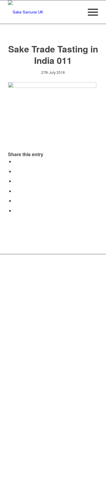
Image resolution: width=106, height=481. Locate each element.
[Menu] (90, 12)
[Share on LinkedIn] (16, 200)
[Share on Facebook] (16, 161)
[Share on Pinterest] (16, 191)
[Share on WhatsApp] (16, 181)
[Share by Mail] (16, 210)
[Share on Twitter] (16, 171)
